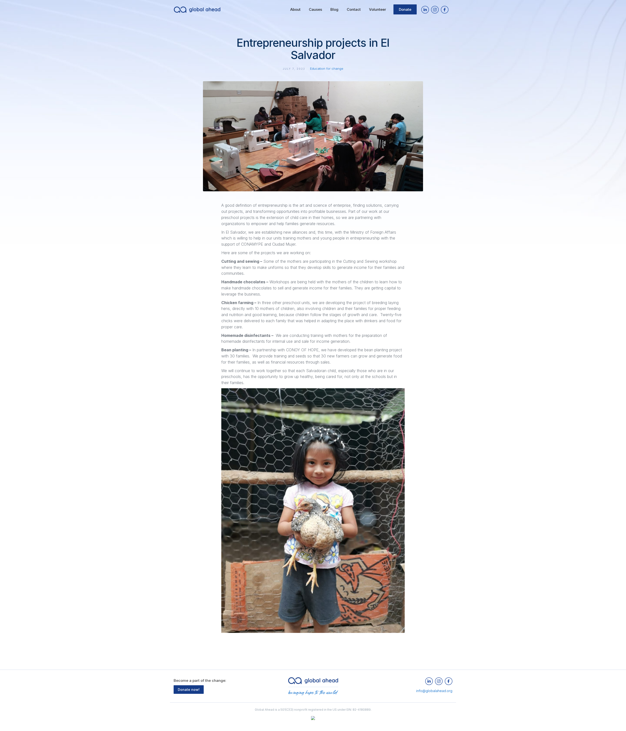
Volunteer (377, 9)
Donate (405, 9)
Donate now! (189, 689)
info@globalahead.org (434, 691)
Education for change (326, 68)
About (295, 9)
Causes (315, 9)
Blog (334, 9)
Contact (354, 9)
